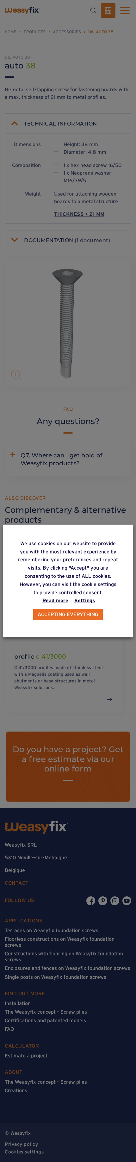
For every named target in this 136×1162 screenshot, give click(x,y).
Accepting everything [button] (68, 614)
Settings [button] (84, 601)
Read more (55, 601)
